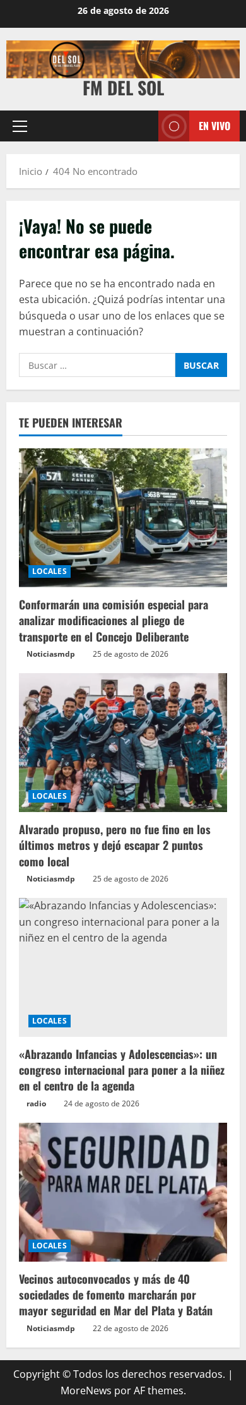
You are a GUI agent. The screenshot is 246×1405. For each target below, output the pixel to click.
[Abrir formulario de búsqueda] (142, 126)
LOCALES (49, 571)
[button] (19, 126)
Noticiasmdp (50, 654)
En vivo (214, 125)
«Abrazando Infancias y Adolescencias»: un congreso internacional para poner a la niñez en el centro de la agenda (122, 1070)
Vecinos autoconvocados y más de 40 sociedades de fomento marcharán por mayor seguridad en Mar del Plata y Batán (116, 1294)
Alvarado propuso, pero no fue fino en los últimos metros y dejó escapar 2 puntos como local (115, 845)
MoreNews (86, 1390)
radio (36, 1103)
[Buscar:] (97, 365)
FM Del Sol (123, 87)
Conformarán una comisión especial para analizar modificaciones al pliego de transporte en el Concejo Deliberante (113, 620)
